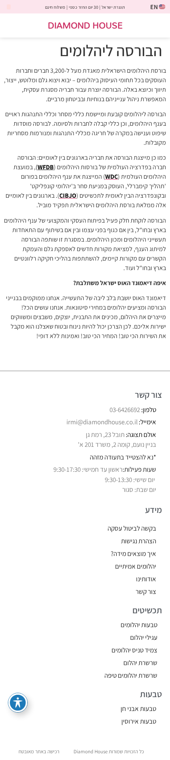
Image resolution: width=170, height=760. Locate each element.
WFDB (46, 167)
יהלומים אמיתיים (135, 566)
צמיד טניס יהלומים (134, 650)
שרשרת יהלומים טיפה (130, 675)
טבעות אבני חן (138, 708)
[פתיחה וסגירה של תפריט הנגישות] (17, 702)
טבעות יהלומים (139, 624)
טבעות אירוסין (138, 721)
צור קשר (146, 591)
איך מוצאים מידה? (133, 553)
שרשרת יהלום (140, 662)
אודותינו (146, 579)
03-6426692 (125, 409)
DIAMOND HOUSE (85, 25)
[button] (159, 25)
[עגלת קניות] (14, 25)
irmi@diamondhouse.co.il (102, 422)
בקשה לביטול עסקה (132, 528)
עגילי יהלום (143, 637)
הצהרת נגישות (138, 541)
